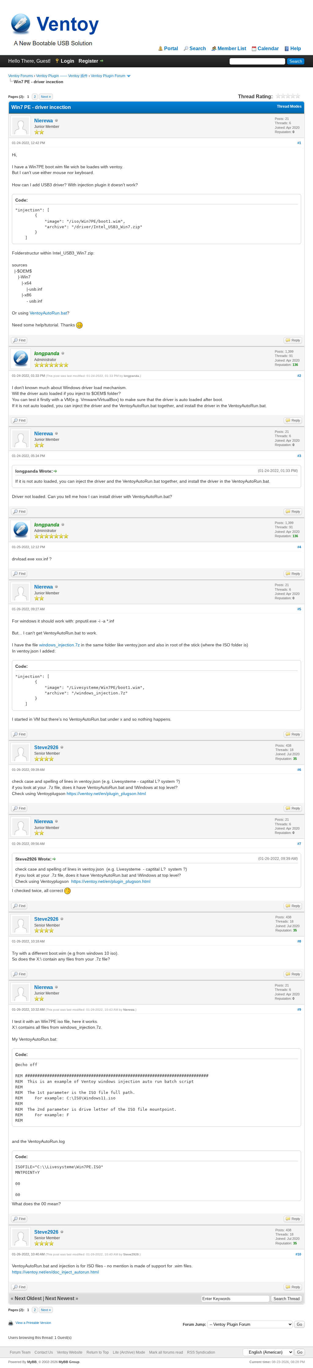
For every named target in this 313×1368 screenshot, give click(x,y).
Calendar (268, 48)
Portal (171, 48)
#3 (299, 456)
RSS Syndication (201, 1352)
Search (198, 48)
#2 (299, 375)
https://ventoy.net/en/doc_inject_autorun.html (55, 1271)
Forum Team (20, 1352)
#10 (298, 1254)
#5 (299, 609)
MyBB (32, 1362)
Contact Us (44, 1352)
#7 (299, 844)
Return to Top (98, 1352)
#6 (299, 769)
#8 (299, 941)
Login (67, 61)
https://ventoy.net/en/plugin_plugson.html (106, 793)
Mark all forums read (166, 1352)
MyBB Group (69, 1362)
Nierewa (43, 120)
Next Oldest (28, 1298)
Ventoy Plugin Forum (108, 76)
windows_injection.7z (59, 644)
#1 (299, 143)
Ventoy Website (70, 1352)
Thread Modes (289, 106)
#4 (299, 547)
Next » (46, 97)
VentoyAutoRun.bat (48, 312)
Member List (232, 48)
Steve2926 (46, 747)
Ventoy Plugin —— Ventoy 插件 (62, 76)
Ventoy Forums (20, 76)
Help (295, 48)
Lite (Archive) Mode (129, 1352)
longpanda (131, 375)
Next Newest (59, 1298)
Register (88, 61)
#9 (299, 1009)
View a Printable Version (33, 1323)
